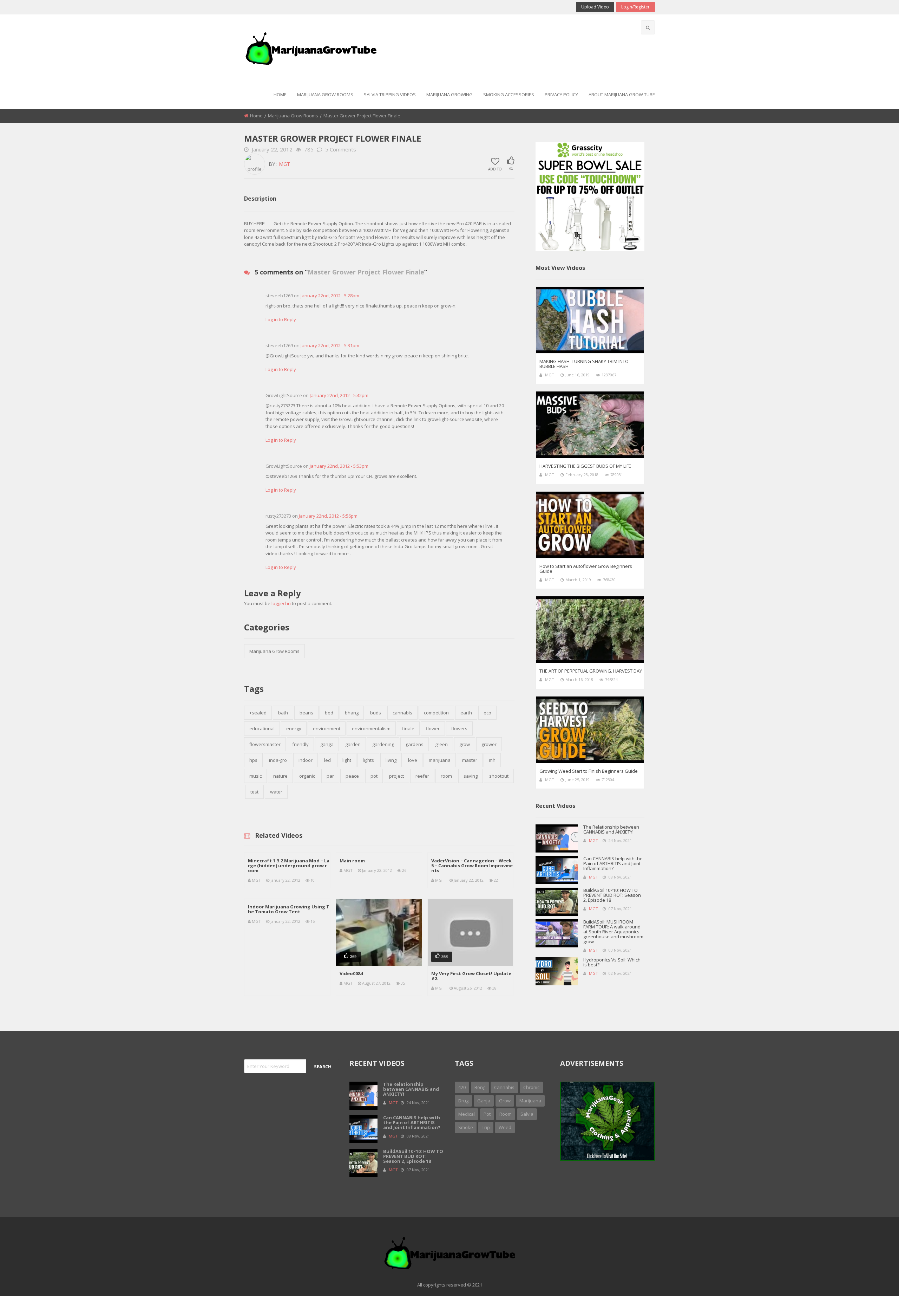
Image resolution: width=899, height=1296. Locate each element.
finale (408, 728)
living (391, 760)
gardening (383, 744)
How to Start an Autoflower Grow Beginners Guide (585, 568)
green (441, 744)
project (396, 776)
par (330, 776)
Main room (352, 860)
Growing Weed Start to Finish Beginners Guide (588, 771)
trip (486, 1127)
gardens (415, 744)
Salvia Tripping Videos (390, 94)
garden (353, 744)
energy (293, 728)
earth (466, 712)
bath (283, 712)
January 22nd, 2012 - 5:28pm (330, 295)
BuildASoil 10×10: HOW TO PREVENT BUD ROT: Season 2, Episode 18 (612, 895)
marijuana (440, 760)
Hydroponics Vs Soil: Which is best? (612, 962)
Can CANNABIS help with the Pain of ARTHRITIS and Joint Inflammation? (613, 863)
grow (464, 744)
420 (462, 1087)
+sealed (258, 712)
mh (492, 760)
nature (280, 776)
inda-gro (278, 760)
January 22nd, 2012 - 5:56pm (328, 516)
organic (307, 776)
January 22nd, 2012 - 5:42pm (339, 395)
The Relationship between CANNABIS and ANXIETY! (611, 829)
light (346, 760)
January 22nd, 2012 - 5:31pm (330, 345)
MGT (284, 164)
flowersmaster (265, 744)
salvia (526, 1114)
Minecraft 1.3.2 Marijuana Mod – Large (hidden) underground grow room (288, 865)
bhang (352, 712)
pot (374, 776)
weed (505, 1127)
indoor (305, 760)
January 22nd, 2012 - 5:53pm (339, 466)
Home (280, 94)
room (446, 776)
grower (489, 744)
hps (253, 760)
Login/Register (635, 7)
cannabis (402, 712)
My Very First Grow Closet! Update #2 (471, 975)
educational (262, 728)
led (327, 760)
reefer (422, 776)
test (254, 792)
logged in (281, 603)
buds (375, 712)
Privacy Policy (561, 94)
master (469, 760)
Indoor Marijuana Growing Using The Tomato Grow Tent (288, 909)
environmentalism (371, 728)
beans (306, 712)
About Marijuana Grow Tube (622, 94)
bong (479, 1087)
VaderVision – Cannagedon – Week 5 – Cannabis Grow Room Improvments (472, 865)
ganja (483, 1100)
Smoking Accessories (508, 94)
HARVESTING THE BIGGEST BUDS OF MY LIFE (585, 466)
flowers (459, 728)
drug (463, 1100)
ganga (327, 744)
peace (352, 776)
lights (368, 760)
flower (433, 728)
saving (471, 776)
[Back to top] (876, 1280)
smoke (465, 1127)
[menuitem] (280, 95)
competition (436, 712)
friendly (300, 744)
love (412, 760)
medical (466, 1114)
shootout (498, 776)
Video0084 (351, 973)
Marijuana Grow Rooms (325, 94)
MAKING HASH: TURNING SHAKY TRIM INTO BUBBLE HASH (584, 363)
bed (329, 712)
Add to (495, 169)
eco (487, 712)
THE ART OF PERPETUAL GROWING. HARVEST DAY (590, 671)
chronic (531, 1087)
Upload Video (595, 7)
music (255, 776)
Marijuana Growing (449, 94)
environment (326, 728)
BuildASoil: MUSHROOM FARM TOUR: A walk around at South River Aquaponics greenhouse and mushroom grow (613, 932)
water (276, 792)
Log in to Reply (280, 319)
